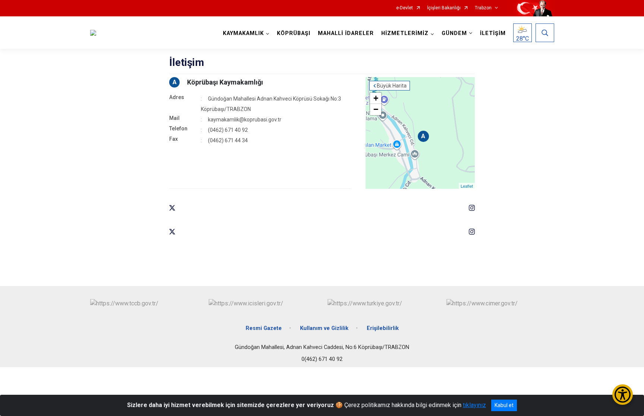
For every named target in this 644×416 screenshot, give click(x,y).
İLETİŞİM (493, 33)
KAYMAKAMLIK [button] (243, 33)
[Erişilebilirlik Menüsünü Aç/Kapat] (622, 394)
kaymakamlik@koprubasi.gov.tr (244, 120)
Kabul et (504, 405)
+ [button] (375, 98)
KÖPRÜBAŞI (293, 33)
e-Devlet (404, 8)
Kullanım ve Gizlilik (324, 328)
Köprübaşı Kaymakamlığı (225, 82)
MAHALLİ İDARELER (346, 33)
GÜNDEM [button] (454, 33)
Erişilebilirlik (383, 328)
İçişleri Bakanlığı (444, 8)
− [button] (375, 109)
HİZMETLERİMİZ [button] (405, 33)
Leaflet (467, 186)
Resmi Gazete (264, 328)
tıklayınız (474, 405)
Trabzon (483, 8)
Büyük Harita (392, 86)
